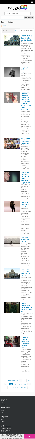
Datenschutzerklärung (6, 430)
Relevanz (17, 31)
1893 (29, 380)
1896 (16, 384)
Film (2, 419)
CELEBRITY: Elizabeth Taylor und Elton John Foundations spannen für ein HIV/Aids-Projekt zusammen (26, 101)
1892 (24, 380)
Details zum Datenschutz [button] (15, 438)
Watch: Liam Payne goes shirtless (25, 204)
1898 (25, 384)
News (2, 400)
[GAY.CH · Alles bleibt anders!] (17, 7)
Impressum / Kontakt (6, 428)
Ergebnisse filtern (28, 17)
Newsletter (3, 431)
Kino (2, 412)
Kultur (2, 410)
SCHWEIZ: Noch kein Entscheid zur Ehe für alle (26, 38)
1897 (20, 384)
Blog (2, 402)
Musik (2, 418)
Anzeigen (3, 404)
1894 (6, 384)
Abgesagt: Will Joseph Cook (25, 70)
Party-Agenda (4, 409)
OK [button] (29, 436)
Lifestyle (3, 421)
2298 (10, 387)
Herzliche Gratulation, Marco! (25, 239)
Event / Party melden (6, 426)
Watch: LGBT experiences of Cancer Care (26, 141)
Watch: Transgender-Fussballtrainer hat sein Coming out (26, 307)
